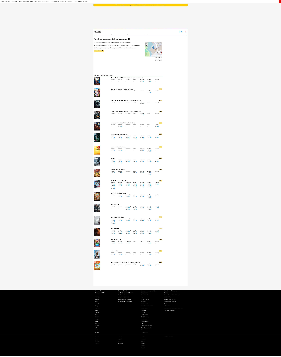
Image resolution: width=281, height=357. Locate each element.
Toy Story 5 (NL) (116, 239)
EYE (142, 297)
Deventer (97, 330)
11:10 (148, 184)
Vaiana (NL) (114, 251)
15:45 (112, 231)
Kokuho (166, 292)
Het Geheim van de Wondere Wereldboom (173, 308)
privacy (142, 347)
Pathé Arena (143, 310)
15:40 (134, 231)
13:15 (112, 254)
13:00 (148, 92)
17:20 (148, 220)
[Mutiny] (102, 161)
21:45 (134, 139)
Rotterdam (97, 297)
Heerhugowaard (121, 39)
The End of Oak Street (117, 217)
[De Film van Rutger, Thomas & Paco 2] (102, 92)
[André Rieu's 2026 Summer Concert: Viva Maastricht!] (102, 81)
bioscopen (130, 34)
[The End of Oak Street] (102, 220)
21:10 (112, 139)
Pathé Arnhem (144, 308)
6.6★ (160, 217)
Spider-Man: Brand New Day (119, 180)
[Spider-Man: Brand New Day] (102, 184)
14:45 (141, 184)
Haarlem (96, 310)
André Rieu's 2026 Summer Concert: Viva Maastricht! (127, 78)
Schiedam (97, 325)
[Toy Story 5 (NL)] (102, 243)
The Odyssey (115, 228)
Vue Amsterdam (144, 314)
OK (279, 1)
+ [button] (146, 43)
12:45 (141, 265)
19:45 (156, 184)
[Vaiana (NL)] (102, 254)
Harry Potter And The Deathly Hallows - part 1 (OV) (126, 100)
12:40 (148, 174)
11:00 (148, 150)
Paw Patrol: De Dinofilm (118, 169)
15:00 (119, 254)
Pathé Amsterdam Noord (146, 325)
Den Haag (97, 299)
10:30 (148, 265)
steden (95, 34)
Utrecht (96, 301)
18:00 (119, 163)
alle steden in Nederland (100, 292)
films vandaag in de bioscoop (124, 299)
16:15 (119, 231)
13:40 (119, 196)
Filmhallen (143, 301)
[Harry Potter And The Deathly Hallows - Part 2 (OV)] (102, 115)
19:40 (119, 233)
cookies (142, 341)
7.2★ (160, 262)
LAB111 (143, 323)
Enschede (97, 303)
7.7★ (160, 100)
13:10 (141, 196)
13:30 (141, 81)
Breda (96, 314)
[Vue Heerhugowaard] (153, 47)
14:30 (148, 207)
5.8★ (160, 158)
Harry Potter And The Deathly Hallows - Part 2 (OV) (126, 111)
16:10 (112, 150)
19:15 (127, 185)
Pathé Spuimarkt (144, 321)
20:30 (112, 188)
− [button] (146, 45)
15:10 (127, 196)
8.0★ (160, 180)
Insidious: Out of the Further (119, 134)
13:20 (112, 161)
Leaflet (153, 55)
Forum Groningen (145, 299)
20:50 (156, 207)
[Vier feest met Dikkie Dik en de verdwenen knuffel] (102, 265)
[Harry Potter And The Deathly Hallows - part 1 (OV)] (102, 104)
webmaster (120, 343)
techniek (143, 343)
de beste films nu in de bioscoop (125, 301)
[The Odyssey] (102, 232)
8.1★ (160, 111)
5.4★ (160, 89)
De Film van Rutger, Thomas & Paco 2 (122, 89)
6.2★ (160, 169)
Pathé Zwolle (144, 319)
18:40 (112, 163)
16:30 (134, 184)
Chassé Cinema (144, 303)
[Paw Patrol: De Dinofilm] (102, 173)
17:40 (127, 137)
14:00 (112, 184)
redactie (120, 341)
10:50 (148, 196)
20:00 (119, 126)
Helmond (97, 332)
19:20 (112, 187)
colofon (142, 345)
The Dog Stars (115, 204)
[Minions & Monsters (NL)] (102, 150)
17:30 (112, 137)
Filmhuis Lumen (144, 332)
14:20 (119, 150)
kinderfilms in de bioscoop (123, 297)
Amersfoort (97, 312)
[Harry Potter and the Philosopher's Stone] (102, 126)
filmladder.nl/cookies (83, 1)
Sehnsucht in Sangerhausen (170, 301)
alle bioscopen (144, 292)
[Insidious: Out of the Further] (102, 137)
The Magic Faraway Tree (169, 310)
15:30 (127, 184)
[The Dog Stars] (102, 208)
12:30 (141, 103)
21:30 (127, 161)
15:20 (127, 231)
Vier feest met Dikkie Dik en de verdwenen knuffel (125, 262)
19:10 (141, 161)
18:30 (156, 161)
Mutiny (113, 158)
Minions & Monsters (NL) (118, 147)
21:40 (141, 139)
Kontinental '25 (167, 297)
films (112, 34)
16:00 (112, 185)
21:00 (119, 139)
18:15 (141, 185)
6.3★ (160, 134)
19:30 (156, 126)
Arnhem (96, 321)
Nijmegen (97, 319)
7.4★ (160, 239)
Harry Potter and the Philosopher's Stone (123, 123)
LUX (142, 330)
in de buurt (146, 34)
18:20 (134, 137)
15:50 (141, 150)
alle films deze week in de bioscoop (125, 292)
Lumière (143, 312)
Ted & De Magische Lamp (118, 193)
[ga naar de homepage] (97, 31)
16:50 (119, 137)
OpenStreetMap (158, 55)
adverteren (97, 341)
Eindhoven (97, 308)
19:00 (148, 81)
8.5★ (160, 228)
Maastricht (97, 323)
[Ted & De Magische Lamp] (102, 196)
